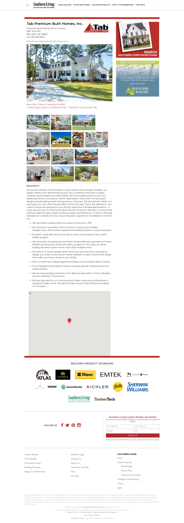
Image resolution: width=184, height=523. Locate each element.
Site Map (75, 475)
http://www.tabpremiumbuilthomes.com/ (47, 41)
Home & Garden (124, 462)
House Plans (126, 470)
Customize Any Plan (80, 467)
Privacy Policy (132, 440)
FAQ (73, 471)
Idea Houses (126, 466)
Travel (120, 483)
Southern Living (127, 454)
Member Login (77, 454)
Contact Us (76, 458)
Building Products (101, 4)
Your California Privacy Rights (104, 512)
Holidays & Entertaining (128, 479)
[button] (32, 78)
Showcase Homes (81, 4)
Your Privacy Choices (92, 515)
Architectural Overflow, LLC (93, 507)
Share (61, 104)
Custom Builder (31, 454)
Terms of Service (148, 440)
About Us (75, 463)
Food (119, 457)
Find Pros (140, 4)
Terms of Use (72, 512)
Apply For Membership (123, 4)
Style (119, 487)
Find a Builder (64, 4)
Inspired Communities (131, 474)
